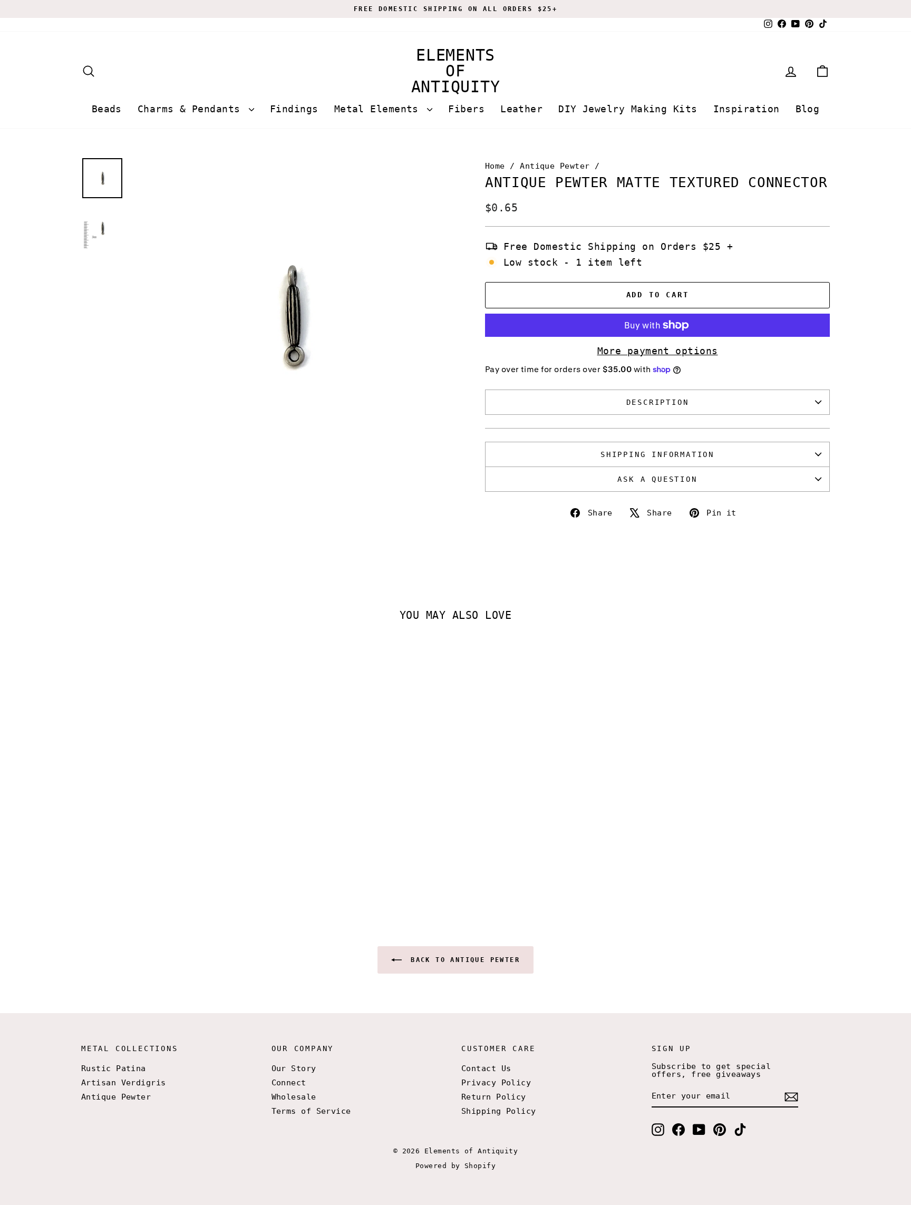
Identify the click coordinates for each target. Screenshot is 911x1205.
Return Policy (493, 1097)
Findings (294, 108)
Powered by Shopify (455, 1166)
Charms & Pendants (192, 108)
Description (657, 402)
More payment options (657, 351)
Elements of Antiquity (455, 71)
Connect (289, 1082)
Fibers (466, 108)
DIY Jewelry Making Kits (627, 108)
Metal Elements (379, 108)
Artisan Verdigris (123, 1082)
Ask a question (657, 479)
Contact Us (486, 1068)
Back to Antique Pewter (463, 960)
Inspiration (746, 108)
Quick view (170, 814)
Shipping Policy (498, 1111)
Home (495, 166)
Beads (107, 108)
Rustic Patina (113, 1068)
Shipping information (657, 454)
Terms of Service (311, 1111)
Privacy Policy (496, 1082)
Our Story (294, 1068)
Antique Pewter (554, 166)
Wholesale (294, 1097)
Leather (521, 108)
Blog (808, 108)
